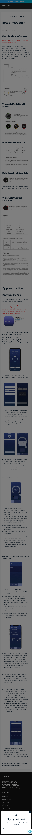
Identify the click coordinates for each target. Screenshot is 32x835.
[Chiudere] (30, 812)
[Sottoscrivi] (28, 829)
